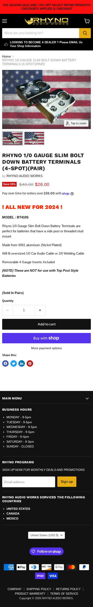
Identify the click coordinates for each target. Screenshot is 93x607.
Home (6, 56)
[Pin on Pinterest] (30, 363)
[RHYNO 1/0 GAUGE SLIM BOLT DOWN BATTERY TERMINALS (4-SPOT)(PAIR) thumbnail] (12, 138)
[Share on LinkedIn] (21, 363)
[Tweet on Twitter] (13, 363)
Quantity (7, 300)
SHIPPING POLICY (38, 589)
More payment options (46, 348)
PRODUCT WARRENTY (30, 593)
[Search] (85, 33)
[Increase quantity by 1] (40, 310)
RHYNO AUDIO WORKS (24, 176)
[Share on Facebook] (5, 363)
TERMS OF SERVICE (64, 593)
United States (44, 535)
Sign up (67, 481)
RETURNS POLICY (68, 589)
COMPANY (15, 589)
